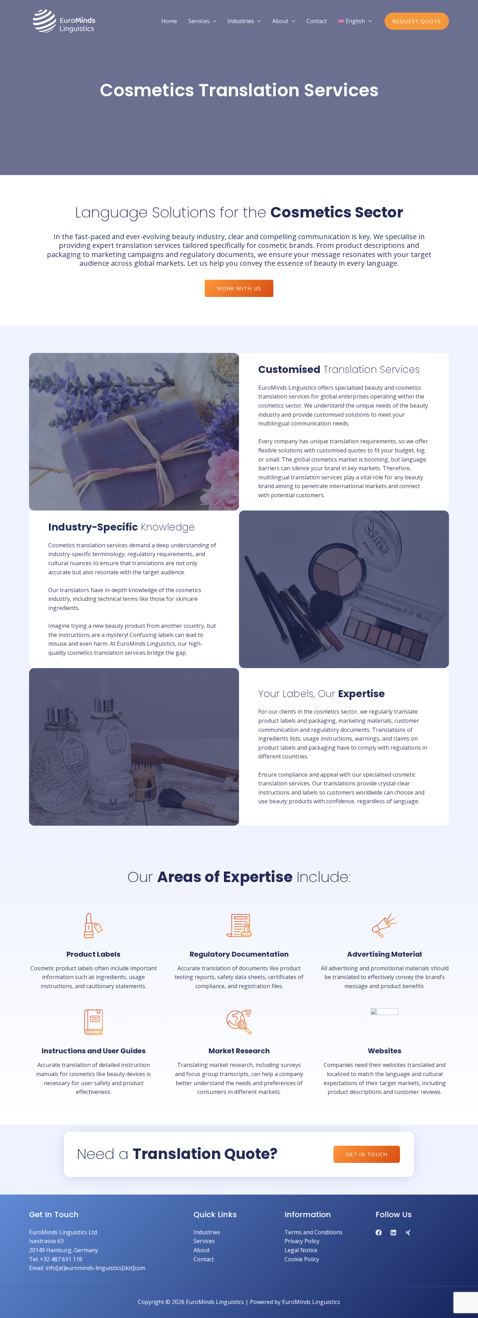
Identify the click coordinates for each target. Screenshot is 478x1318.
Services (204, 1241)
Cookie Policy (301, 1259)
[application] (213, 21)
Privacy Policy (301, 1241)
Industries (207, 1232)
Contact (204, 1259)
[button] (417, 21)
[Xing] (408, 1232)
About (202, 1250)
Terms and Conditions (313, 1232)
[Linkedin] (393, 1232)
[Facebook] (378, 1232)
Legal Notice (300, 1250)
